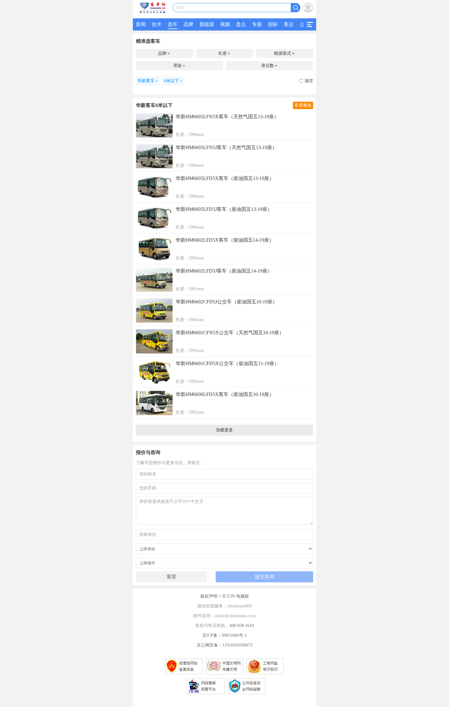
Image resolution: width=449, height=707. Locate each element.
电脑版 (242, 596)
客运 (289, 24)
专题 (257, 24)
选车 (172, 24)
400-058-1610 (241, 625)
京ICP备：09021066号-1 (224, 635)
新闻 (141, 24)
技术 (157, 24)
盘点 (241, 24)
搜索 (180, 7)
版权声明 (208, 596)
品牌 (188, 24)
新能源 (206, 24)
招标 (273, 24)
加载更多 (224, 430)
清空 (309, 81)
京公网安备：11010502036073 (224, 645)
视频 (225, 24)
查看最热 (303, 105)
